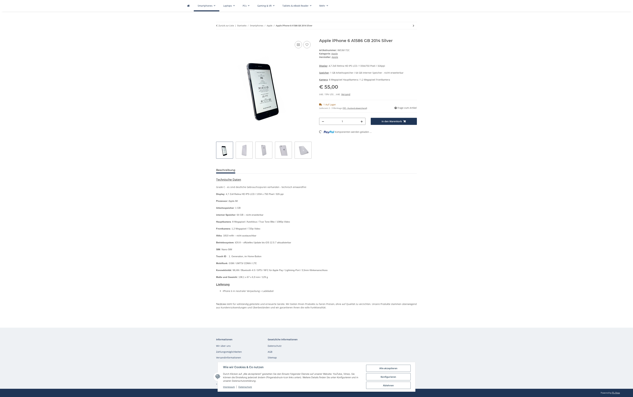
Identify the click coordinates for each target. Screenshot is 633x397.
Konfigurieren (388, 376)
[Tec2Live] (188, 5)
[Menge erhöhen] (361, 121)
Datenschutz (245, 386)
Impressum (229, 386)
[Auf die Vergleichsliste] (298, 44)
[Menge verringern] (323, 121)
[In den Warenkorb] (218, 36)
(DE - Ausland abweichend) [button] (355, 108)
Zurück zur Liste (226, 25)
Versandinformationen (228, 357)
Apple (334, 53)
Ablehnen (388, 385)
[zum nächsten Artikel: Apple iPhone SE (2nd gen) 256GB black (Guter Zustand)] (413, 25)
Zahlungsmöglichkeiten (229, 351)
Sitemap (272, 357)
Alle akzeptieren (388, 368)
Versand (345, 94)
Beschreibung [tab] (225, 170)
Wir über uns (223, 345)
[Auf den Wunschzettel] (307, 44)
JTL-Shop (616, 392)
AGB (270, 351)
